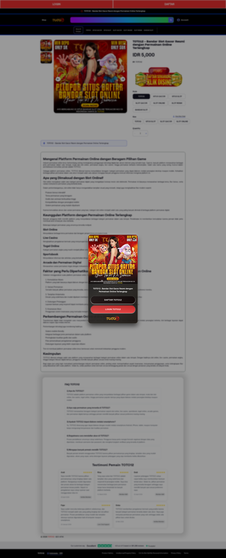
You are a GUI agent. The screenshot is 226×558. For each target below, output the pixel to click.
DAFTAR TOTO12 (113, 300)
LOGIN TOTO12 (113, 309)
